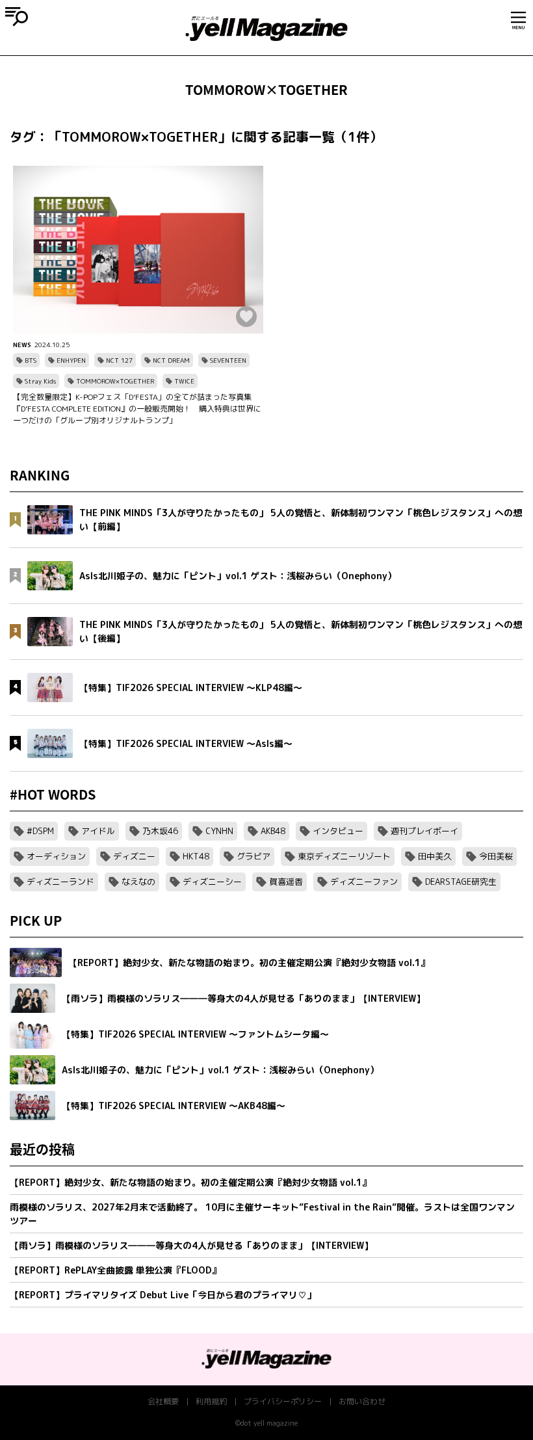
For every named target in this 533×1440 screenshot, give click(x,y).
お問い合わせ (362, 1401)
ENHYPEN (71, 360)
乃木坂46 (160, 831)
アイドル (98, 831)
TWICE (184, 381)
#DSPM (40, 831)
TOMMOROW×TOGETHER (115, 381)
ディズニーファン (364, 881)
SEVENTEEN (228, 360)
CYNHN (219, 831)
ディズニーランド (60, 881)
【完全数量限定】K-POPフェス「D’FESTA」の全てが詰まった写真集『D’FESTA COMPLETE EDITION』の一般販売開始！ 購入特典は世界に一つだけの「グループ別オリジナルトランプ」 (137, 408)
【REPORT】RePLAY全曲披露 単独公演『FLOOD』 (115, 1270)
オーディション (56, 856)
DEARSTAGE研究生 (461, 881)
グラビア (253, 856)
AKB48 (273, 831)
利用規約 (211, 1401)
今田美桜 (496, 856)
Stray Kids (40, 381)
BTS (30, 360)
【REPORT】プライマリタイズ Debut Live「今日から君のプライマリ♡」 (163, 1295)
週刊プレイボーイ (424, 831)
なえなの (138, 881)
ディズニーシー (212, 881)
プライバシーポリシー (283, 1401)
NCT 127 (119, 360)
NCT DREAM (171, 360)
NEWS (22, 344)
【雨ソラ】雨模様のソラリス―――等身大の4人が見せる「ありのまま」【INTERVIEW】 (191, 1245)
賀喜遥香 (286, 881)
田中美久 (435, 856)
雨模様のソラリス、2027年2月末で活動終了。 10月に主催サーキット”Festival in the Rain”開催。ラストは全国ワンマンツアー (262, 1214)
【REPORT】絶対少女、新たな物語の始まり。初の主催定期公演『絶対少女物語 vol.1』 (190, 1182)
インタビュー (338, 831)
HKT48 (196, 856)
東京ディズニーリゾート (344, 856)
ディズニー (134, 856)
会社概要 (163, 1401)
